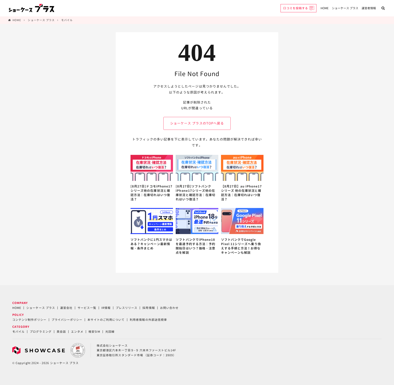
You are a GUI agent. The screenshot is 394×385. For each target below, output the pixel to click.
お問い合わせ (169, 308)
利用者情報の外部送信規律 (148, 320)
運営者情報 (369, 8)
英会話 (61, 332)
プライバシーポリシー (67, 320)
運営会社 (66, 308)
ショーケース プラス (345, 8)
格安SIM (94, 332)
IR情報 (106, 308)
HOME (325, 8)
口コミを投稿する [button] (295, 8)
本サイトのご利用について (106, 320)
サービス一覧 (87, 308)
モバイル (67, 20)
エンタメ (77, 332)
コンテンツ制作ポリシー (29, 320)
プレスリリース (126, 308)
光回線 (110, 332)
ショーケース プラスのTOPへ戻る (197, 123)
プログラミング (40, 332)
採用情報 (148, 308)
